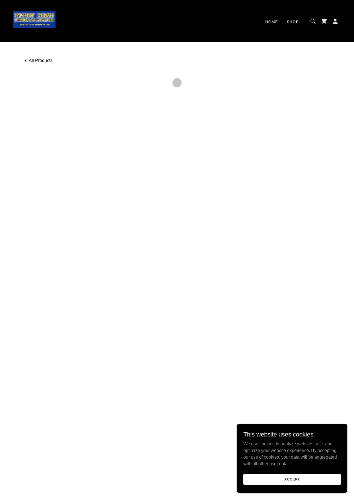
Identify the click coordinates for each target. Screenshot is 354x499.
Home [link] (271, 22)
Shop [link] (293, 22)
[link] (35, 21)
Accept (292, 479)
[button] (324, 21)
